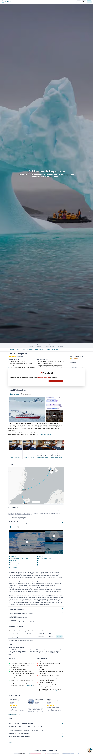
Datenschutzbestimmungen (43, 377)
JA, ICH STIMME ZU (56, 381)
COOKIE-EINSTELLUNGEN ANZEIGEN (39, 381)
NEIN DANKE (80, 370)
